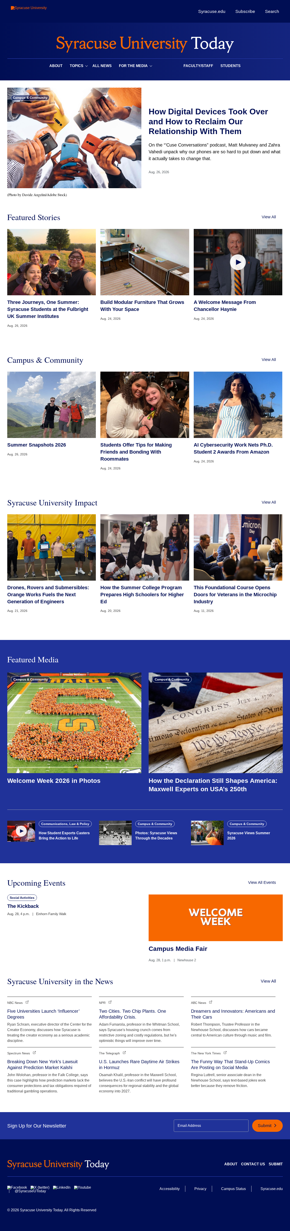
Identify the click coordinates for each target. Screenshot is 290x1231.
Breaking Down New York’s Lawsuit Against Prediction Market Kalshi (42, 1064)
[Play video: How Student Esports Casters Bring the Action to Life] (21, 831)
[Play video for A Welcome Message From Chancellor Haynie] (238, 262)
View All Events (262, 882)
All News (102, 66)
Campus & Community (30, 97)
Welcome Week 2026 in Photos (54, 780)
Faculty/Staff (198, 66)
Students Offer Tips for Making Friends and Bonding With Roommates (136, 452)
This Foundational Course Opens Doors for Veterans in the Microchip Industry (235, 594)
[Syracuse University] (39, 11)
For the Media (133, 66)
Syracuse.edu (211, 11)
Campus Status (233, 1189)
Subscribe (245, 11)
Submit (265, 1125)
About (56, 66)
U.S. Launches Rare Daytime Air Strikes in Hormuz (139, 1064)
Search (272, 11)
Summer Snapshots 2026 (36, 445)
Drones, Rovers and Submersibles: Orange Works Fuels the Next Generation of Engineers (48, 594)
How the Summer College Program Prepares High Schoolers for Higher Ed (142, 594)
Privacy (200, 1189)
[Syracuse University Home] (145, 43)
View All (269, 217)
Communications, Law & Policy (65, 824)
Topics (76, 66)
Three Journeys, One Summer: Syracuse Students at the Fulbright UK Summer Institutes (47, 309)
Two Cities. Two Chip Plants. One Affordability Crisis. (132, 1014)
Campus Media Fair (178, 948)
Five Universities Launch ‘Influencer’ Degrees (43, 1014)
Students (230, 66)
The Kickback (23, 906)
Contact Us (253, 1164)
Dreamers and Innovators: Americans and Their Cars (233, 1014)
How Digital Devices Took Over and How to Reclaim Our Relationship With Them (208, 121)
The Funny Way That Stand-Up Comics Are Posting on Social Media (230, 1064)
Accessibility (170, 1189)
